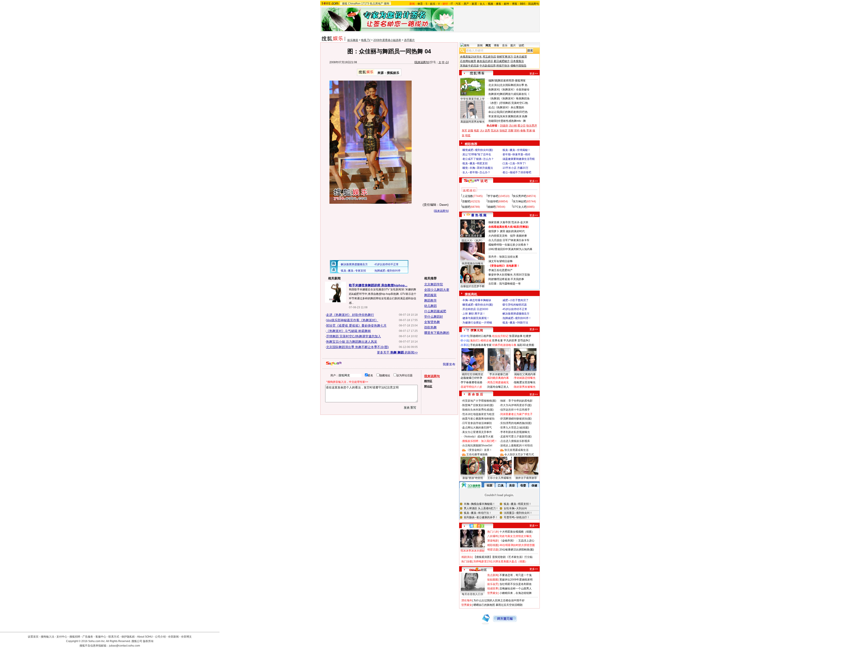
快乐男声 (531, 125)
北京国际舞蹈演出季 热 (513, 85)
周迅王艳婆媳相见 (498, 382)
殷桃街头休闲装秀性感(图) (478, 409)
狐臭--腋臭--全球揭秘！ (516, 150)
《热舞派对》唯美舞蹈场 (514, 98)
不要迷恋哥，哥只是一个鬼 (515, 575)
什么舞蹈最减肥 (435, 311)
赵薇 (470, 130)
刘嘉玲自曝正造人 (498, 386)
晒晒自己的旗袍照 (484, 604)
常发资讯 (493, 116)
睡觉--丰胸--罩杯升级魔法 (477, 167)
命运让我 (493, 112)
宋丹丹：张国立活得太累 (503, 256)
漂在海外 (466, 600)
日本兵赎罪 (520, 56)
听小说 (465, 340)
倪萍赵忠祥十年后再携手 (515, 409)
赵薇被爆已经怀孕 (471, 377)
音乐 (504, 45)
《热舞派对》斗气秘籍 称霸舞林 (348, 331)
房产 (466, 3)
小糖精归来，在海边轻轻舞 (515, 593)
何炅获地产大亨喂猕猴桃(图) (479, 400)
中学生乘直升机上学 (472, 99)
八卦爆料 (492, 536)
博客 (514, 3)
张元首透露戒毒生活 (516, 450)
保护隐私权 (128, 636)
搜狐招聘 (74, 636)
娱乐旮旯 (492, 584)
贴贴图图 (492, 579)
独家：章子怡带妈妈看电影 (516, 400)
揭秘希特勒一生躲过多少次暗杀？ (508, 244)
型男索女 (492, 593)
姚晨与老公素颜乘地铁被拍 (478, 418)
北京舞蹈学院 (433, 284)
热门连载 (466, 561)
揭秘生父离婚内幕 (525, 374)
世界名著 (497, 340)
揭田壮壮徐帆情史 (472, 374)
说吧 (521, 45)
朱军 (464, 130)
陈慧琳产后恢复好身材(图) (478, 405)
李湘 (529, 130)
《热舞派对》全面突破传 (514, 89)
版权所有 (148, 641)
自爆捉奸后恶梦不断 (472, 286)
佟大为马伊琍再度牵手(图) (516, 405)
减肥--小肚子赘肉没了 (516, 300)
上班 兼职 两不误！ (473, 313)
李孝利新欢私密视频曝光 (515, 432)
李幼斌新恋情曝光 (524, 377)
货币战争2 (524, 340)
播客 (498, 3)
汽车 (458, 3)
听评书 (465, 336)
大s (482, 130)
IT (452, 3)
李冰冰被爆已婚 (498, 374)
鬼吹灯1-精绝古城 (480, 340)
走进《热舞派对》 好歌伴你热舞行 (350, 315)
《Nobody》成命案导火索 (477, 436)
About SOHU (145, 636)
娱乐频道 (352, 40)
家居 (474, 3)
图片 (513, 45)
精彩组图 (492, 545)
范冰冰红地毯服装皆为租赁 (478, 414)
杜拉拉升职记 (500, 336)
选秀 (487, 130)
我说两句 (533, 3)
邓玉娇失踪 (489, 56)
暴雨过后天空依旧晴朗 (509, 604)
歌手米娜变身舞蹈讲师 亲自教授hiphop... (378, 285)
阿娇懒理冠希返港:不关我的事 (506, 279)
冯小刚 (513, 125)
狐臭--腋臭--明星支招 (475, 163)
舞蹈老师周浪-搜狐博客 (512, 80)
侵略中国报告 (518, 65)
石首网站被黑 (468, 61)
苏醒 (511, 130)
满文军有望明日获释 (500, 261)
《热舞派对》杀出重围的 (509, 107)
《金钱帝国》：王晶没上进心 (516, 540)
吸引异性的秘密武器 (515, 304)
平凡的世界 (510, 340)
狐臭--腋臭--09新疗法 (515, 322)
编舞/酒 (492, 80)
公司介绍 (160, 636)
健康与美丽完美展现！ (475, 318)
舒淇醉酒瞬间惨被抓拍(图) (516, 418)
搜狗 (386, 3)
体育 (420, 3)
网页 (488, 45)
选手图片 (409, 40)
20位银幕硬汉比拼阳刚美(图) (516, 549)
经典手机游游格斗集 (504, 345)
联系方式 (113, 636)
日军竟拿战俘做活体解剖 (477, 423)
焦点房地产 (376, 3)
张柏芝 (503, 130)
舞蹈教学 (430, 300)
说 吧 (484, 181)
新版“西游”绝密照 (472, 478)
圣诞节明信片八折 (471, 386)
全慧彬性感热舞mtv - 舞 (512, 120)
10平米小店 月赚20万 (515, 167)
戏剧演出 (466, 557)
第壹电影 (492, 540)
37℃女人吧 (520, 206)
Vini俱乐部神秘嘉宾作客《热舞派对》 (352, 320)
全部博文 (186, 636)
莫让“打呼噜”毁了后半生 (476, 154)
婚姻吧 (492, 206)
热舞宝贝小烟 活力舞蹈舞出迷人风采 (351, 341)
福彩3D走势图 (525, 345)
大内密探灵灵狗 (497, 235)
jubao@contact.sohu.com (124, 645)
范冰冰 (495, 130)
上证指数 (467, 196)
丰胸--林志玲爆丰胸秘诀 (476, 300)
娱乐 (432, 3)
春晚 (523, 130)
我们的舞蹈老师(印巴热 (514, 112)
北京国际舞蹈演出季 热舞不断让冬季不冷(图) (357, 347)
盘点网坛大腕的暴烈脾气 (477, 427)
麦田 (502, 231)
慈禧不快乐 (503, 65)
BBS (522, 3)
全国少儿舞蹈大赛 (436, 289)
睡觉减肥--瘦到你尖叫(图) (477, 150)
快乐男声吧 (519, 196)
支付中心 (61, 636)
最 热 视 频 (478, 215)
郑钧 (517, 130)
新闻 (480, 45)
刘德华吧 (493, 201)
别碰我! (492, 120)
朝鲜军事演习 (505, 56)
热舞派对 (493, 89)
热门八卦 (492, 531)
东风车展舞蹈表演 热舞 (513, 116)
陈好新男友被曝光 (524, 386)
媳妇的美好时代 (515, 231)
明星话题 (492, 549)
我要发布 (449, 364)
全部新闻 (173, 636)
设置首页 (33, 636)
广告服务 (87, 636)
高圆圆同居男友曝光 (472, 121)
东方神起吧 (519, 201)
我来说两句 (421, 62)
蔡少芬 (522, 125)
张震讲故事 (515, 336)
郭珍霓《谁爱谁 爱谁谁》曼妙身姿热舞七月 (356, 325)
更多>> (533, 73)
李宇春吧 (493, 196)
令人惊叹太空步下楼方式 (519, 454)
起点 (491, 107)
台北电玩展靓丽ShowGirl (477, 445)
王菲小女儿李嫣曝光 (499, 478)
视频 (490, 3)
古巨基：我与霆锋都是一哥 (504, 283)
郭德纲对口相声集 (481, 336)
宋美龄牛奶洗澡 (469, 65)
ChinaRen (354, 3)
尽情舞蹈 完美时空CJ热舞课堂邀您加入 (353, 336)
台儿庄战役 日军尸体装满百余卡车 (508, 240)
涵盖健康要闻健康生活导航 (519, 159)
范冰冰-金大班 (519, 222)
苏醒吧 (466, 201)
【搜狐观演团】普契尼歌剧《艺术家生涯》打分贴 (503, 557)
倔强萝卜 (493, 231)
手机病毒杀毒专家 (481, 345)
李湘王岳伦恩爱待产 (500, 270)
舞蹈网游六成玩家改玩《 (514, 94)
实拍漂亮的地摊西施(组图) (516, 423)
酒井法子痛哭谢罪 (526, 478)
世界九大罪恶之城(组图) (514, 427)
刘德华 (504, 125)
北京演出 (493, 85)
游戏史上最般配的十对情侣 (516, 445)
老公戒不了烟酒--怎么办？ (478, 159)
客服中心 (100, 636)
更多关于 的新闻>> (397, 352)
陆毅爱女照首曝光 (524, 382)
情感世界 (492, 588)
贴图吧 (466, 206)
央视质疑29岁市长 (471, 56)
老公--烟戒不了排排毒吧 (517, 172)
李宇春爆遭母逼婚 (471, 382)
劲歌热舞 (430, 327)
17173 (365, 3)
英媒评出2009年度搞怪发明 (516, 579)
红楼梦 (527, 336)
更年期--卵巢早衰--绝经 (516, 154)
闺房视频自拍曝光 (472, 263)
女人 (482, 3)
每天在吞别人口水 (472, 594)
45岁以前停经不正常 (515, 309)
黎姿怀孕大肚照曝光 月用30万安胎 (509, 274)
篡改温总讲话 (485, 61)
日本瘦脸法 (517, 61)
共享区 (465, 345)
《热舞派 (493, 98)
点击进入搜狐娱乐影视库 (515, 441)
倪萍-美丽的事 (518, 235)
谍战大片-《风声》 (472, 240)
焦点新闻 (492, 575)
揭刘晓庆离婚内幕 (498, 377)
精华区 (428, 381)
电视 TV (365, 40)
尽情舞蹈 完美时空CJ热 (514, 103)
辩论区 (428, 386)
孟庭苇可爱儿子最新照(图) (516, 436)
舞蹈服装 (430, 295)
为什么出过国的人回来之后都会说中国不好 (499, 600)
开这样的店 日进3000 (475, 309)
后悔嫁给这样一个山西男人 (515, 588)
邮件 (506, 3)
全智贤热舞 (432, 322)
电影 (476, 130)
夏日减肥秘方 (502, 61)
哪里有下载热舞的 (436, 332)
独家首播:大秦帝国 (499, 222)
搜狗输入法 (47, 636)
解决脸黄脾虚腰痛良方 (516, 313)
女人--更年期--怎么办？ (476, 172)
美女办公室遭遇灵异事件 (477, 432)
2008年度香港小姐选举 (387, 40)
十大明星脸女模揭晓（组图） (516, 531)
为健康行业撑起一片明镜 (477, 322)
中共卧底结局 (487, 65)
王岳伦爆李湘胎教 (477, 454)
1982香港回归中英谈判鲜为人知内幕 (510, 249)
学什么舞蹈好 (433, 316)
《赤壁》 (493, 103)
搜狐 (344, 3)
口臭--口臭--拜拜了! (514, 163)
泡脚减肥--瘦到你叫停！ (517, 318)
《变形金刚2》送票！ (479, 450)
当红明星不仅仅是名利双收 (515, 584)
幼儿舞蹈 (430, 306)
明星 (468, 135)
